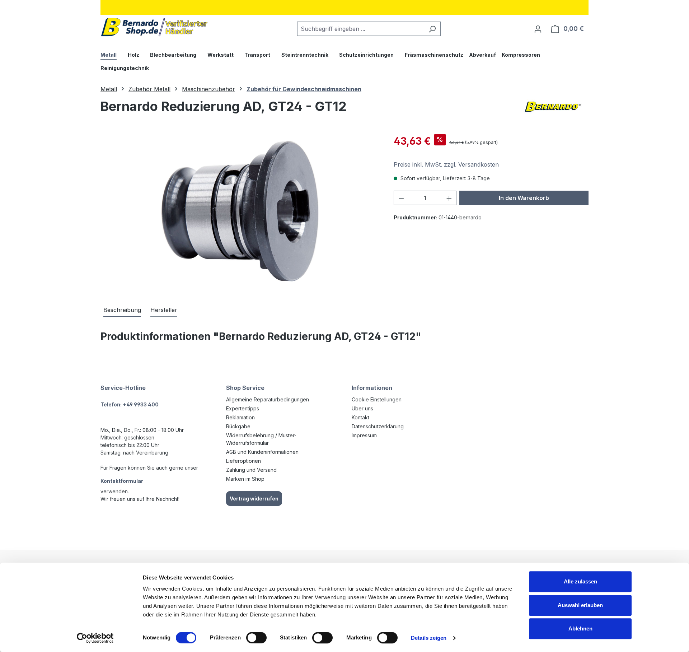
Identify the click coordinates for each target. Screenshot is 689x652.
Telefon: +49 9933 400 (129, 404)
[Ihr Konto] (538, 29)
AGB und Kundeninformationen (262, 452)
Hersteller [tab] (163, 309)
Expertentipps (242, 408)
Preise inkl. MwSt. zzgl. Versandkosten (446, 164)
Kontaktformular (121, 481)
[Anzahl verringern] (401, 198)
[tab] (122, 310)
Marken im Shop (245, 479)
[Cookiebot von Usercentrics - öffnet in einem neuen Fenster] (95, 638)
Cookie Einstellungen (377, 399)
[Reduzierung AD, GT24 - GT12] (239, 211)
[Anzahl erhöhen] (449, 198)
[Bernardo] (553, 109)
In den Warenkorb (524, 197)
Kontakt (360, 417)
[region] (239, 211)
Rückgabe (238, 426)
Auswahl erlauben (580, 605)
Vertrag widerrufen (254, 498)
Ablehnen (580, 628)
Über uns (362, 408)
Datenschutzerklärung (378, 426)
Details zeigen (428, 638)
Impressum (364, 435)
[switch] (256, 637)
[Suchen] (432, 29)
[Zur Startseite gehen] (154, 27)
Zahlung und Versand (251, 470)
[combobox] (360, 29)
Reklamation (240, 417)
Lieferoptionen (243, 461)
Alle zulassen (580, 581)
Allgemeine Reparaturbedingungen (267, 399)
